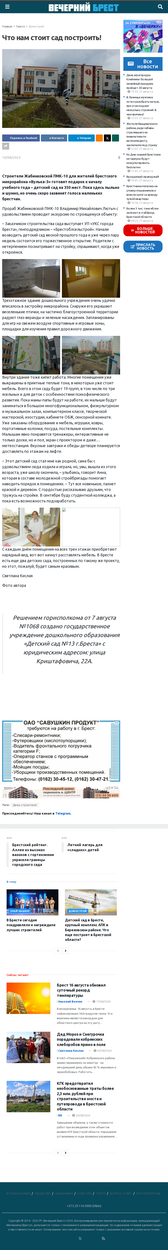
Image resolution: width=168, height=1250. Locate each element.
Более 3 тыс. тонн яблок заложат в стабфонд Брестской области (142, 213)
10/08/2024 (11, 157)
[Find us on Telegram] (86, 1238)
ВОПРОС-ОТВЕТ (121, 1193)
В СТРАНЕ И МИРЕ (18, 1193)
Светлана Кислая (71, 1050)
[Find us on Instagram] (92, 1238)
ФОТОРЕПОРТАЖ (148, 1193)
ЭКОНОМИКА (64, 1193)
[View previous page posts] (58, 951)
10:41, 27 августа (141, 180)
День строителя (25, 805)
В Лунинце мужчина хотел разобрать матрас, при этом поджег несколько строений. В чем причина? (143, 105)
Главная (7, 26)
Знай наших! (20, 911)
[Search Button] (160, 6)
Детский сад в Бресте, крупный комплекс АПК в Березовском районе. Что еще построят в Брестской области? (88, 930)
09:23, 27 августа (141, 220)
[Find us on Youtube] (98, 1238)
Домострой (36, 26)
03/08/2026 (104, 1050)
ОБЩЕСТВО (43, 1193)
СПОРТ (101, 1193)
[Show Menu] (7, 6)
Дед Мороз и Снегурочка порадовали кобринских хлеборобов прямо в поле (81, 1039)
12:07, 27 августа (141, 148)
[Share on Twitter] (107, 137)
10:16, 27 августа (141, 202)
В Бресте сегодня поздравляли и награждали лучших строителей (31, 925)
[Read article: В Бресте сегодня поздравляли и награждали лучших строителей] (32, 902)
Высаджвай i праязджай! (142, 176)
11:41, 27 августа (141, 170)
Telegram (62, 813)
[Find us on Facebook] (62, 1238)
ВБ (60, 1115)
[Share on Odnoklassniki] (99, 137)
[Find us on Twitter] (80, 1238)
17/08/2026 (102, 1001)
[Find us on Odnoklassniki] (74, 1238)
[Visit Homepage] (84, 6)
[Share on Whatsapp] (115, 137)
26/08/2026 (82, 1115)
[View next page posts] (65, 951)
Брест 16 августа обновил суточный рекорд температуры (81, 990)
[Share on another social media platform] (5, 146)
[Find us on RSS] (103, 1238)
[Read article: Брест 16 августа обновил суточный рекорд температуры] (28, 998)
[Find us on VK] (68, 1238)
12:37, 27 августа (141, 118)
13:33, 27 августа (141, 91)
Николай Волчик (70, 1001)
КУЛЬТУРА (84, 1193)
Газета (20, 26)
